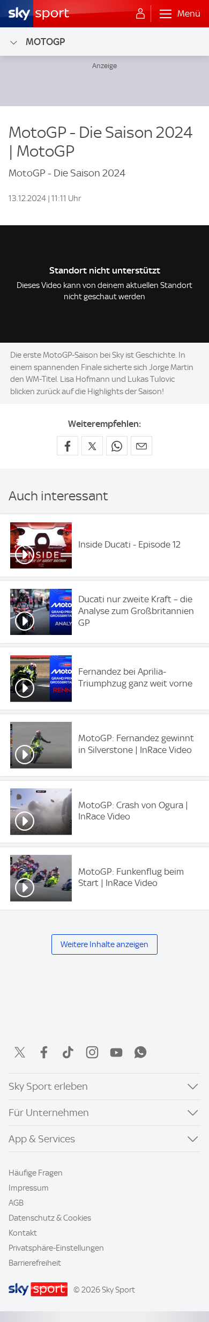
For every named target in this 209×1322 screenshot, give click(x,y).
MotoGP (45, 41)
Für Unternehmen (49, 1112)
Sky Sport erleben (48, 1086)
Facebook (44, 1052)
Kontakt (23, 1233)
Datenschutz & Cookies (50, 1218)
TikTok (68, 1052)
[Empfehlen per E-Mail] (141, 445)
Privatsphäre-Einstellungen (56, 1248)
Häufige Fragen (36, 1173)
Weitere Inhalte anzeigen (104, 944)
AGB (16, 1203)
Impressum (29, 1188)
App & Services (42, 1139)
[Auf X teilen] (92, 445)
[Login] (140, 14)
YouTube (116, 1052)
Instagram (92, 1052)
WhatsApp (140, 1052)
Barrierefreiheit (35, 1263)
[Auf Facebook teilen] (67, 445)
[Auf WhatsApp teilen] (117, 445)
